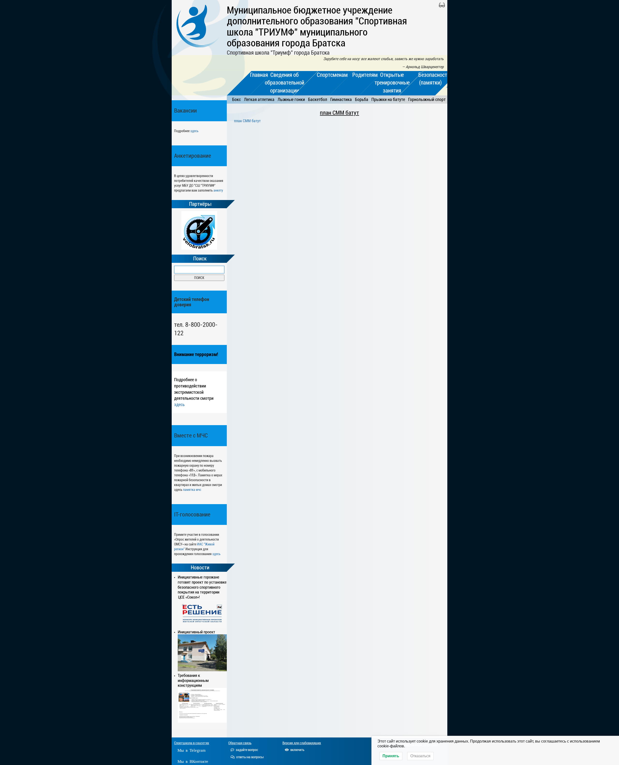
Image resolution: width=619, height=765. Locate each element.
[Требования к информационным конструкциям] (202, 705)
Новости (200, 567)
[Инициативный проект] (202, 652)
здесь (194, 131)
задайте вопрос (246, 750)
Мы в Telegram (191, 750)
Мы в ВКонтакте (192, 761)
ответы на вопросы (250, 757)
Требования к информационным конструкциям (193, 680)
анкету (218, 190)
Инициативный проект (196, 631)
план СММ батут (339, 112)
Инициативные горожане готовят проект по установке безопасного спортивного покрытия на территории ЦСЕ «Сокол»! (202, 587)
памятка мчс (192, 490)
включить (297, 750)
